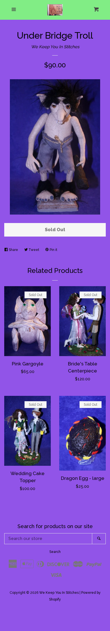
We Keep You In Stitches (55, 46)
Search (55, 552)
